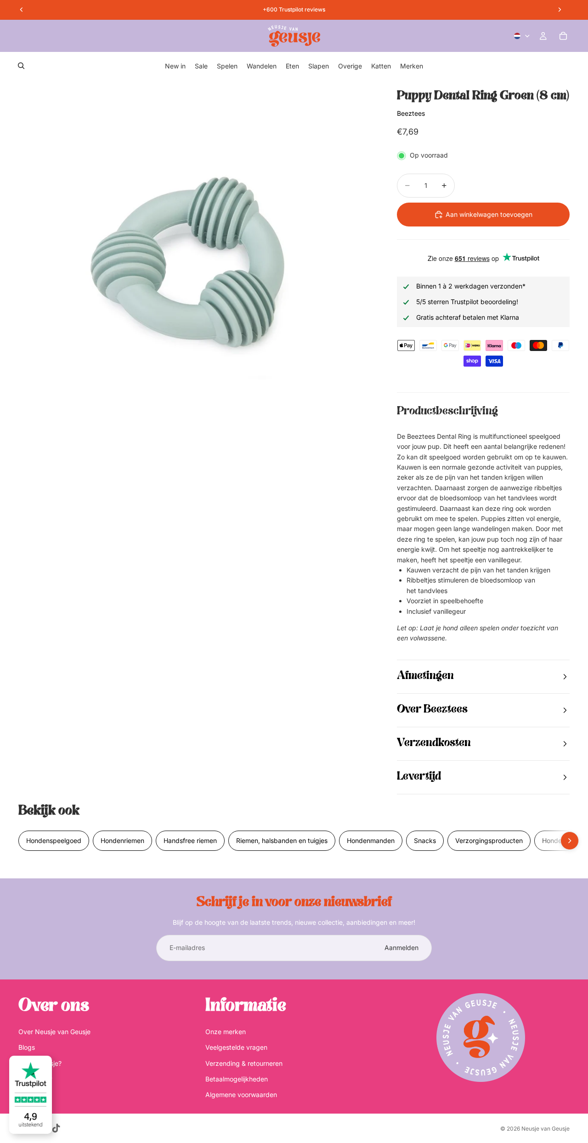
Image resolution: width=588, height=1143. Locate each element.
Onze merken (225, 1031)
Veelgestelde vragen (236, 1047)
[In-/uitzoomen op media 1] (196, 257)
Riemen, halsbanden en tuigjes (282, 840)
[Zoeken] (21, 66)
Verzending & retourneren (244, 1063)
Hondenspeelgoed (53, 840)
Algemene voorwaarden (241, 1094)
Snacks (425, 840)
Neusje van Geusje (545, 1128)
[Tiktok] (56, 1128)
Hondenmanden (371, 840)
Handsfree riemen (190, 840)
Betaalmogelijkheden (236, 1078)
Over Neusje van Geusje (54, 1031)
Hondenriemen (122, 840)
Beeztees (411, 113)
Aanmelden (401, 947)
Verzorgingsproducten (489, 840)
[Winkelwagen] (563, 36)
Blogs (26, 1047)
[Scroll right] (569, 841)
